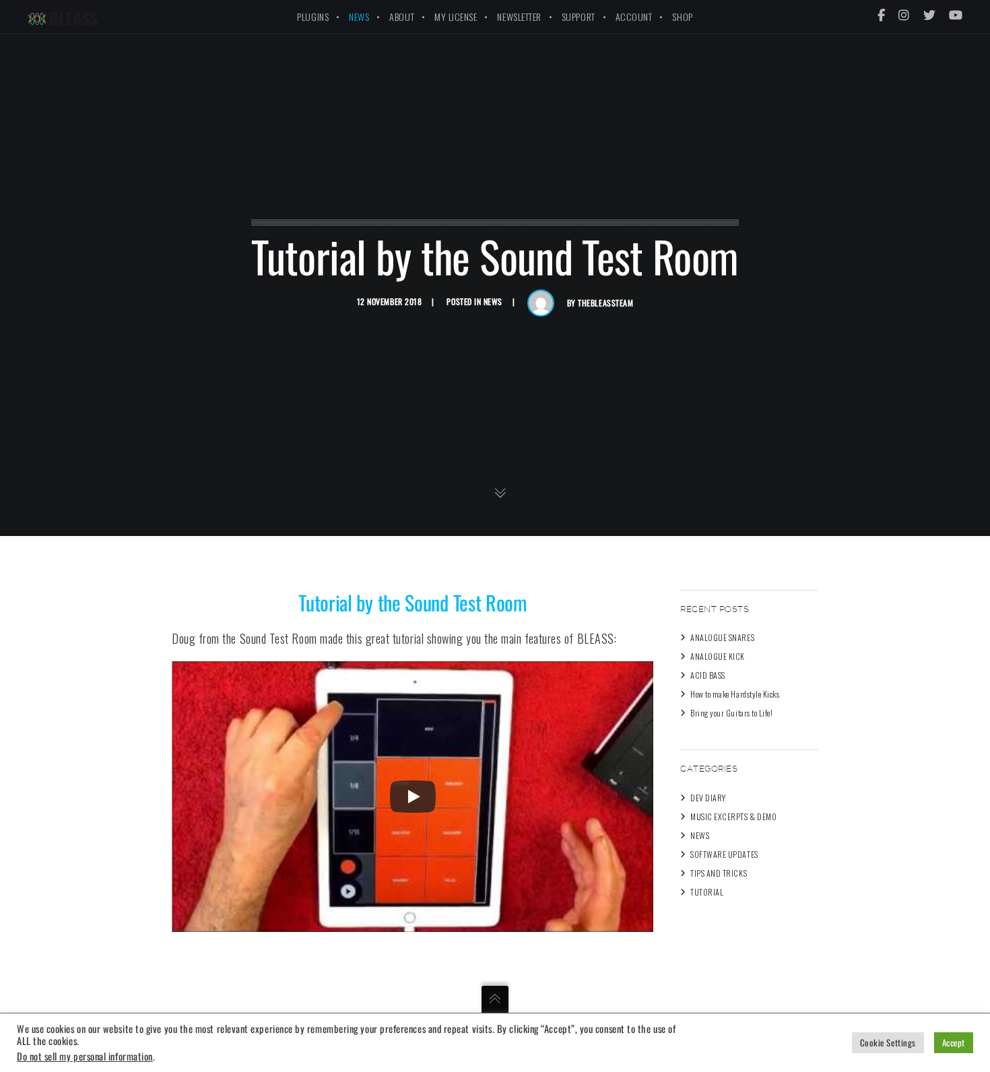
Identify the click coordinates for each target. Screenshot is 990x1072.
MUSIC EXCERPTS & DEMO (733, 816)
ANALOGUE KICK (717, 656)
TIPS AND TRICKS (718, 873)
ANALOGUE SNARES (722, 637)
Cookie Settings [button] (888, 1042)
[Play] (413, 796)
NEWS (493, 301)
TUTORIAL (706, 892)
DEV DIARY (708, 797)
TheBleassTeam (605, 302)
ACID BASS (707, 675)
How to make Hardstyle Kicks (735, 694)
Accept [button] (953, 1042)
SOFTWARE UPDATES (724, 854)
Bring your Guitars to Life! (731, 712)
